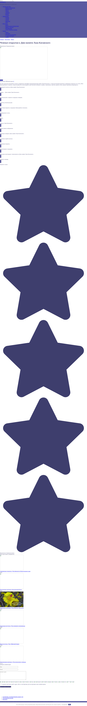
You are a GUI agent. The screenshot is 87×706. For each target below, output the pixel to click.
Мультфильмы (8, 28)
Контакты (5, 699)
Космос (7, 14)
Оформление (6, 16)
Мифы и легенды (9, 27)
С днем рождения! (9, 35)
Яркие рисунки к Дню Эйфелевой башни (9, 644)
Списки (7, 18)
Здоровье (7, 12)
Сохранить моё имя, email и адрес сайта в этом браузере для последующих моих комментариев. (24, 684)
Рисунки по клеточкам (10, 34)
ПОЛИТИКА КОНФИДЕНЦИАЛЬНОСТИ (13, 697)
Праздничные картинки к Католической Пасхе (11, 589)
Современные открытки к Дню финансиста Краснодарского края (15, 571)
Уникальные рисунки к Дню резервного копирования (12, 626)
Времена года (8, 9)
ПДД (6, 22)
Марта (1, 80)
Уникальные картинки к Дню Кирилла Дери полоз (12, 608)
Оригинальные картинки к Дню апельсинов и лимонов (13, 662)
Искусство (5, 23)
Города (7, 10)
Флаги (6, 32)
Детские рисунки (7, 6)
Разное (4, 31)
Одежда (7, 15)
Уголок (7, 20)
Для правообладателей (8, 698)
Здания (7, 11)
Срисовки (7, 33)
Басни (6, 25)
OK (69, 704)
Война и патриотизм (10, 7)
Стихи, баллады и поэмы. (11, 29)
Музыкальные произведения (12, 26)
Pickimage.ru (3, 2)
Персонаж (7, 21)
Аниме (7, 37)
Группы (7, 17)
